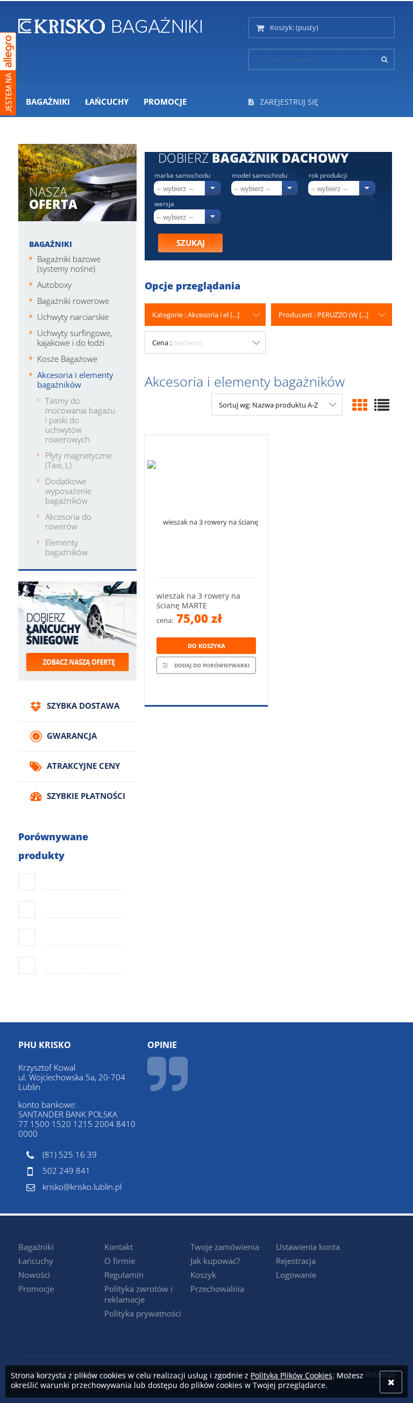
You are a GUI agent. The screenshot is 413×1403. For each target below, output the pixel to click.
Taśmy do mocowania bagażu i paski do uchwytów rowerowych (80, 420)
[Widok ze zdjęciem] (359, 405)
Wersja (164, 204)
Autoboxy (54, 284)
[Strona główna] (110, 23)
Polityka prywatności (142, 1313)
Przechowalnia (217, 1288)
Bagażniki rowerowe (73, 300)
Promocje (36, 1288)
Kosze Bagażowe (67, 358)
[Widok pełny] (381, 405)
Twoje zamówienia (224, 1246)
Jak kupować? (215, 1260)
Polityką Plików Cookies (291, 1375)
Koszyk (203, 1274)
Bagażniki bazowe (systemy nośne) (69, 263)
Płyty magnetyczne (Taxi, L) (78, 460)
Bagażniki (50, 244)
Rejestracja (296, 1260)
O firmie (119, 1260)
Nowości (34, 1274)
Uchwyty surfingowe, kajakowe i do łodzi (74, 338)
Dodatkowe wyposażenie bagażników (68, 491)
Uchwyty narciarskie (73, 316)
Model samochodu (259, 175)
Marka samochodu (182, 175)
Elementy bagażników (66, 547)
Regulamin (124, 1274)
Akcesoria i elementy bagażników (75, 379)
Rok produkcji (328, 175)
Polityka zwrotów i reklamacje (138, 1294)
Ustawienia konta (308, 1246)
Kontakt (118, 1246)
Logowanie (296, 1274)
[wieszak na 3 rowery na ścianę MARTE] (206, 506)
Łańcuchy (35, 1260)
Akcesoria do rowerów (68, 521)
